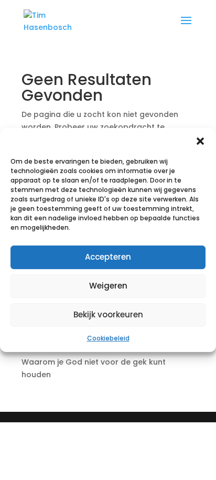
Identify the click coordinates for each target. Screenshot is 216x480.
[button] (200, 141)
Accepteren (108, 256)
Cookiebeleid (108, 338)
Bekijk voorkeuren (108, 314)
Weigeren (108, 285)
